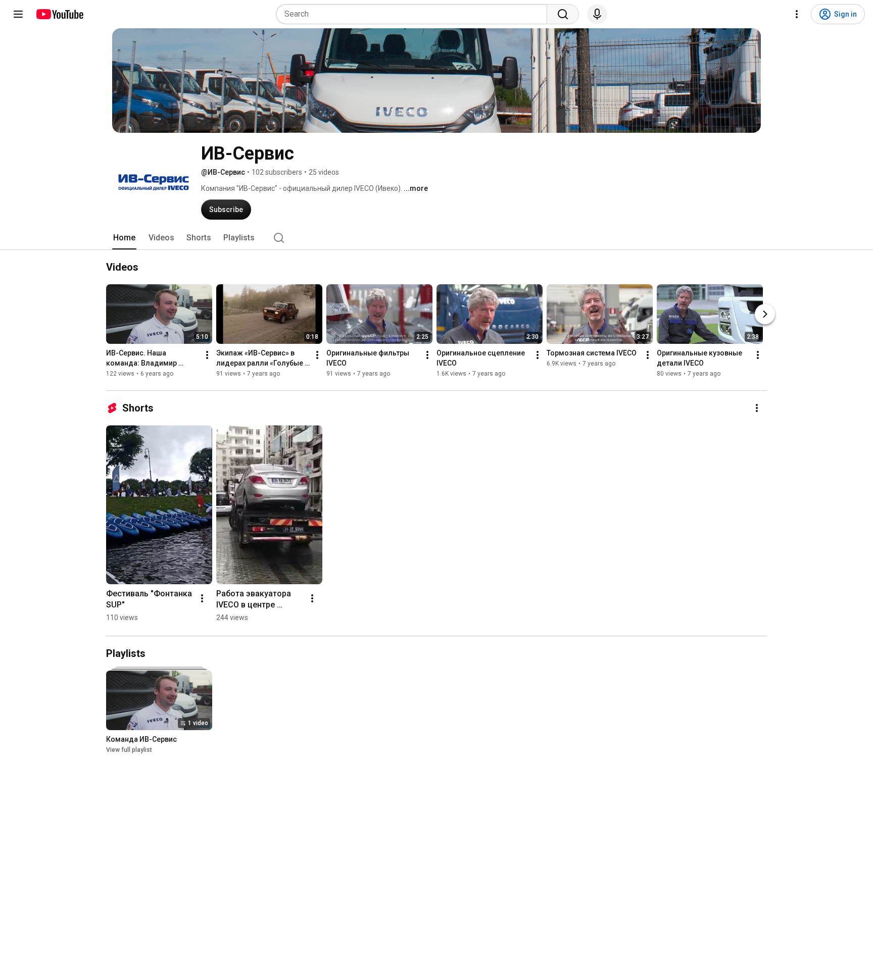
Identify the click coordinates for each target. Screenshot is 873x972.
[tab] (124, 238)
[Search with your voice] (597, 14)
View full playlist (129, 749)
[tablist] (436, 238)
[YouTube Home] (59, 14)
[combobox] (414, 14)
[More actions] (207, 355)
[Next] (765, 314)
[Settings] (797, 14)
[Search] (563, 14)
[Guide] (18, 14)
